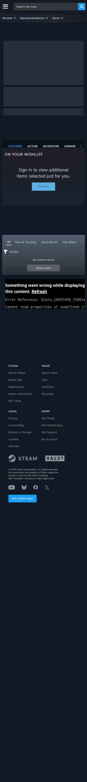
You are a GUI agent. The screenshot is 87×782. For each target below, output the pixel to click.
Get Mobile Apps (22, 498)
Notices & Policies (19, 432)
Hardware (48, 386)
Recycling (48, 393)
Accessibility (16, 425)
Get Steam (48, 418)
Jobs (45, 379)
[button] (9, 18)
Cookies (13, 439)
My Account (49, 439)
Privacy (13, 418)
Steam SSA (15, 379)
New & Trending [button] (25, 242)
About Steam (16, 372)
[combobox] (46, 6)
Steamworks (16, 386)
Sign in (43, 186)
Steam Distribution (20, 393)
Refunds (13, 446)
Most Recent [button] (49, 242)
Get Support (49, 432)
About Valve (49, 372)
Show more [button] (43, 268)
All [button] (8, 242)
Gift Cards (14, 400)
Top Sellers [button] (69, 242)
